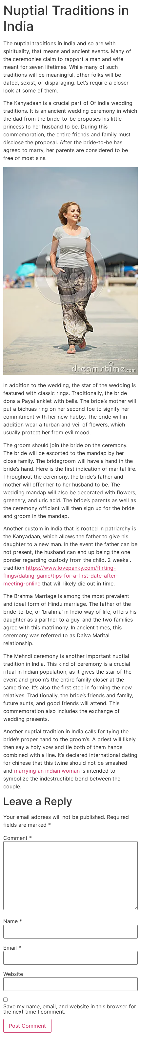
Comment (17, 837)
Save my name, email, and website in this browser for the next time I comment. (69, 1009)
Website (13, 974)
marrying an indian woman (47, 770)
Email (12, 947)
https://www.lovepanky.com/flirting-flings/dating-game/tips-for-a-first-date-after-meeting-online (60, 575)
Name (12, 921)
